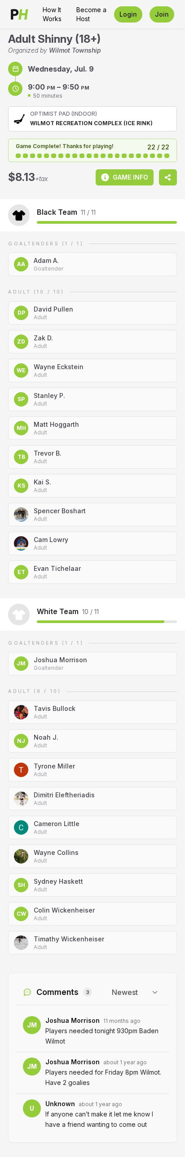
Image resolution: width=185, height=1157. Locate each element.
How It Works (52, 14)
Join (162, 14)
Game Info (130, 177)
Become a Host (91, 14)
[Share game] (168, 177)
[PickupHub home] (19, 14)
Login (128, 14)
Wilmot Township (75, 50)
